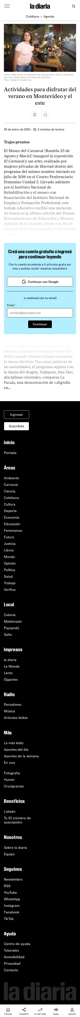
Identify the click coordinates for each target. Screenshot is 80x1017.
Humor (9, 780)
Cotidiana (32, 16)
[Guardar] (34, 114)
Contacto (11, 970)
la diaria (10, 660)
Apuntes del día (16, 749)
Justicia (10, 544)
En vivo (9, 763)
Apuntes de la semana (21, 756)
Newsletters (13, 879)
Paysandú (11, 628)
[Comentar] (45, 114)
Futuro (9, 537)
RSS (7, 886)
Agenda (48, 16)
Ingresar (16, 415)
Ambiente (11, 478)
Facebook (11, 912)
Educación (12, 524)
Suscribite (16, 426)
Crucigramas (14, 786)
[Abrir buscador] (73, 6)
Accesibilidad (14, 957)
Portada (10, 453)
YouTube (10, 892)
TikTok (9, 919)
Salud (8, 576)
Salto (8, 634)
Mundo (9, 557)
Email (11, 305)
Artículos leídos (16, 718)
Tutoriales (11, 950)
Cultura (9, 504)
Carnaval (11, 485)
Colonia (10, 615)
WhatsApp (12, 899)
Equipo (9, 854)
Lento (8, 673)
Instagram (12, 906)
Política (9, 570)
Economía (11, 517)
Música (9, 711)
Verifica (10, 590)
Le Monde (12, 666)
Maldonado (13, 621)
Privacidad (12, 963)
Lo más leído (13, 743)
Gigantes (11, 679)
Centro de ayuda (17, 944)
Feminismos (13, 530)
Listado (9, 811)
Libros (9, 550)
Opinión (10, 563)
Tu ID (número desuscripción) (17, 820)
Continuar (40, 324)
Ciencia (9, 491)
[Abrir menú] (7, 6)
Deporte (10, 511)
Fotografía (12, 773)
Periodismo (12, 705)
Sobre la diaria (15, 847)
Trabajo (10, 583)
